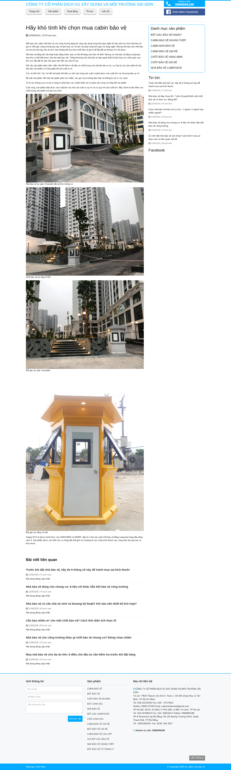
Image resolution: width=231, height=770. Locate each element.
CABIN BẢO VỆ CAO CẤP (99, 734)
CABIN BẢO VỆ (94, 689)
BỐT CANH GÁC (95, 704)
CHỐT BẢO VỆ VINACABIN (166, 57)
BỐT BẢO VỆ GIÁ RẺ (97, 729)
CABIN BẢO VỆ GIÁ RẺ (164, 51)
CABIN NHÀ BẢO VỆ (163, 46)
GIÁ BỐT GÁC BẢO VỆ (98, 739)
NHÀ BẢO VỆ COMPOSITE (166, 68)
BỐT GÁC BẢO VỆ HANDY (166, 35)
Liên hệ (105, 11)
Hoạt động (72, 11)
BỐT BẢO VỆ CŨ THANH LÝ (100, 749)
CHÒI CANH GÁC (95, 719)
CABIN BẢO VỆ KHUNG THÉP (168, 40)
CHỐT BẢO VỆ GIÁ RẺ (164, 62)
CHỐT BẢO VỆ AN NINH (98, 699)
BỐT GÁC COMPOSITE (98, 714)
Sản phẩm (53, 11)
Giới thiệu (41, 766)
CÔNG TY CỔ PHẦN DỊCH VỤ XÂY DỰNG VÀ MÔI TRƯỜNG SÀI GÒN (89, 4)
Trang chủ (34, 11)
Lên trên (196, 758)
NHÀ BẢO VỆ (93, 709)
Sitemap (30, 766)
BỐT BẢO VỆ (93, 694)
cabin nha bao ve (196, 766)
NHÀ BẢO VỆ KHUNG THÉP (100, 744)
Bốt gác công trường (41, 46)
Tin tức (89, 11)
